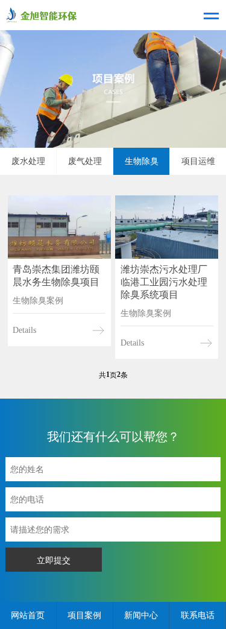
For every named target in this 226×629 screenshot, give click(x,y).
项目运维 (198, 161)
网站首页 (28, 615)
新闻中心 (141, 615)
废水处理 (28, 161)
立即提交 (54, 560)
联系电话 (198, 615)
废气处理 (85, 161)
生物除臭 (142, 161)
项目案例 (84, 615)
